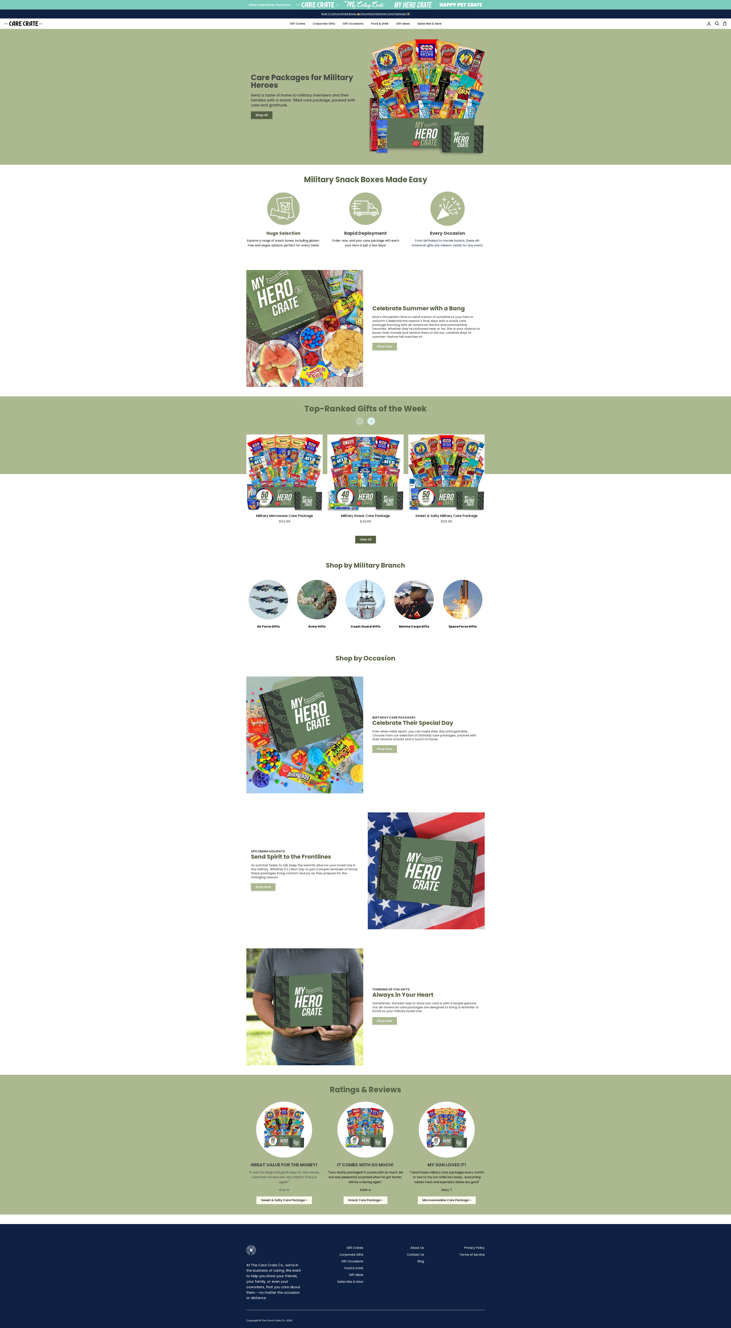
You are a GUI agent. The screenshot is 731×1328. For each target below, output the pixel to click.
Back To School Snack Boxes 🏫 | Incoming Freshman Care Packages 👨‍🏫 (365, 14)
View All (365, 539)
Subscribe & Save (350, 1281)
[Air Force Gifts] (268, 606)
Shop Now (384, 346)
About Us (417, 1248)
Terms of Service (472, 1254)
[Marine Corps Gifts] (414, 606)
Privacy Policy (474, 1248)
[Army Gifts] (317, 606)
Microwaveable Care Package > (446, 1203)
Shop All (261, 115)
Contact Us (415, 1254)
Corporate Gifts (351, 1254)
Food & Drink (353, 1268)
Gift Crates (355, 1248)
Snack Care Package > (365, 1203)
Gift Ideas (356, 1275)
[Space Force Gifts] (463, 606)
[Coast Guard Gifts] (365, 606)
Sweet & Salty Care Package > (284, 1203)
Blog (420, 1261)
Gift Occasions (352, 1261)
